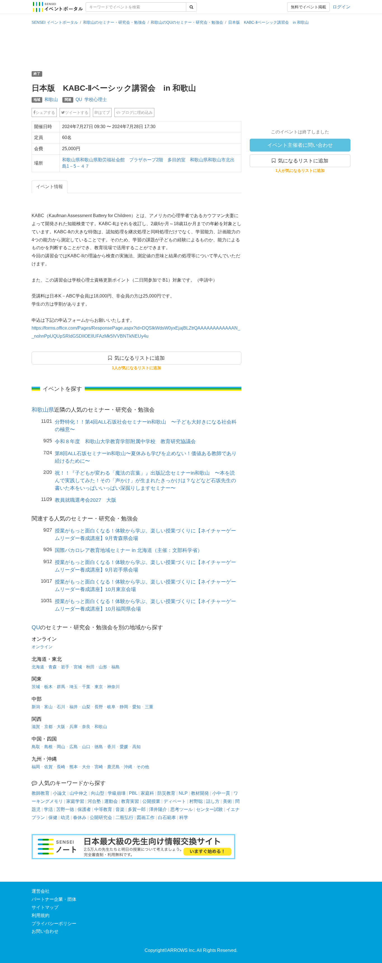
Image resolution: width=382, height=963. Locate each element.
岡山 (61, 746)
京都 (48, 726)
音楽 (119, 809)
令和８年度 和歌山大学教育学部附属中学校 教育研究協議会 (125, 441)
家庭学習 (75, 801)
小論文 (59, 793)
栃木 (48, 686)
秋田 (90, 666)
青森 (52, 666)
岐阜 (111, 706)
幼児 (65, 817)
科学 (183, 817)
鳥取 (36, 746)
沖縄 (128, 766)
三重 (149, 706)
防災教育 (166, 793)
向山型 (97, 793)
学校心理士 (95, 99)
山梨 (86, 706)
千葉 (86, 686)
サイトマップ (45, 907)
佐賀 (48, 766)
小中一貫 (221, 793)
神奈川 (113, 686)
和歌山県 (43, 410)
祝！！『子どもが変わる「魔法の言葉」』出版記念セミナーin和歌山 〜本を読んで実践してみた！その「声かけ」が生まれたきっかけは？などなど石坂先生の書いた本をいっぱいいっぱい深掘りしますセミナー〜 (145, 480)
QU (79, 99)
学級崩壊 (117, 793)
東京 (99, 686)
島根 (48, 746)
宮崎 (99, 766)
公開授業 (151, 801)
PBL (133, 793)
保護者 (84, 809)
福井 (73, 706)
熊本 (73, 766)
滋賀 (36, 726)
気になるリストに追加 (301, 161)
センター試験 (209, 809)
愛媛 (124, 746)
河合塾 (94, 801)
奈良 (86, 726)
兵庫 (73, 726)
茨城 (36, 686)
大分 (86, 766)
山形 (103, 666)
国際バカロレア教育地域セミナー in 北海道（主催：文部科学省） (128, 550)
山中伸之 (79, 793)
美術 (227, 801)
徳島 (99, 746)
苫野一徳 (65, 809)
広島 (73, 746)
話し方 (213, 801)
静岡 (124, 706)
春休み (79, 817)
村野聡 (196, 801)
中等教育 (103, 809)
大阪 (61, 726)
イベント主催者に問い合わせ (300, 145)
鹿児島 (113, 766)
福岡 (36, 766)
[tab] (49, 187)
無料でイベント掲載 (308, 7)
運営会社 (40, 891)
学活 (48, 809)
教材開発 (200, 793)
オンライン (42, 646)
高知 (136, 746)
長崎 (61, 766)
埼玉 (73, 686)
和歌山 (51, 99)
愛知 (136, 706)
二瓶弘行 (124, 817)
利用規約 (40, 915)
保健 (52, 817)
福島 (115, 666)
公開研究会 (101, 817)
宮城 (78, 666)
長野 (99, 706)
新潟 (36, 706)
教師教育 (40, 793)
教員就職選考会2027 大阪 (85, 500)
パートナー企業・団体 (54, 899)
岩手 (65, 666)
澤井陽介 (158, 809)
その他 (142, 766)
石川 (61, 706)
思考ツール (181, 809)
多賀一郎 (137, 809)
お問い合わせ (45, 931)
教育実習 (130, 801)
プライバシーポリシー (54, 923)
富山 (48, 706)
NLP (183, 793)
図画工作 (146, 817)
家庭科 (147, 793)
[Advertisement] (191, 47)
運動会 (111, 801)
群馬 (61, 686)
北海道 (38, 666)
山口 (86, 746)
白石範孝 (167, 817)
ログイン (341, 6)
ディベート (175, 801)
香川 (111, 746)
